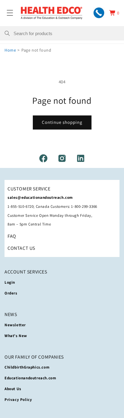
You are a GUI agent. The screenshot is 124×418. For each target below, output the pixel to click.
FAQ (12, 236)
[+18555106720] (98, 12)
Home (10, 50)
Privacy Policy (18, 399)
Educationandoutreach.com (30, 378)
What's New (16, 335)
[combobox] (66, 33)
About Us (13, 388)
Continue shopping (62, 122)
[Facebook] (43, 158)
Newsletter (15, 324)
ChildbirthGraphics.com (27, 367)
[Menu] (9, 12)
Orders (11, 293)
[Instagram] (62, 158)
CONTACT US (21, 248)
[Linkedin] (80, 158)
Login (10, 282)
